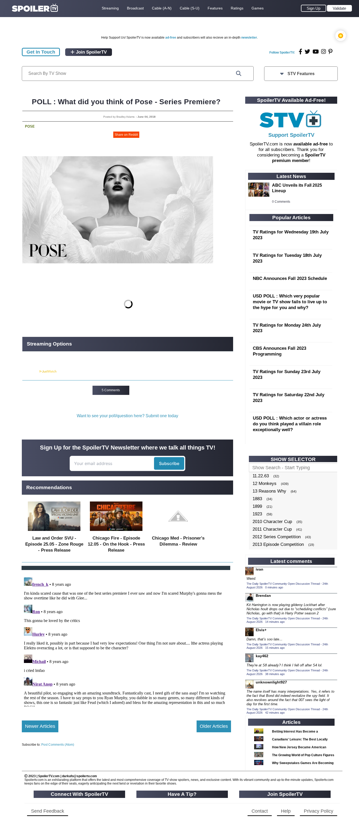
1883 (257, 498)
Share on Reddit (126, 135)
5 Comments (111, 390)
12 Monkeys (264, 483)
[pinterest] (330, 52)
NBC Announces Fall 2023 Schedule (290, 278)
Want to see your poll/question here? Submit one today (127, 416)
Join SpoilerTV (91, 52)
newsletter (249, 37)
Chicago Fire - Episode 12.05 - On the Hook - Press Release (116, 544)
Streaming (110, 8)
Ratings (237, 8)
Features (215, 8)
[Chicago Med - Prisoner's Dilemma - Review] (178, 532)
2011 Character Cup (272, 529)
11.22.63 (261, 475)
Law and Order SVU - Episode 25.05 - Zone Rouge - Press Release (54, 544)
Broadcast (135, 8)
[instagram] (323, 52)
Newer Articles (40, 726)
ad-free (170, 37)
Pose (30, 126)
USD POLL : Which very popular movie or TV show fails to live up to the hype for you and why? (290, 302)
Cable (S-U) (189, 8)
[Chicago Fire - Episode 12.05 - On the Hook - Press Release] (116, 532)
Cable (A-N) (162, 8)
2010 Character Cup (272, 521)
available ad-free (310, 144)
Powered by (30, 371)
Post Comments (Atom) (57, 744)
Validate (339, 8)
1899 (257, 506)
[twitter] (307, 52)
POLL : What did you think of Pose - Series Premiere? (126, 102)
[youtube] (316, 52)
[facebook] (300, 52)
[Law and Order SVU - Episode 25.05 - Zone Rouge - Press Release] (54, 532)
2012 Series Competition (277, 536)
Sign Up (313, 8)
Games (258, 8)
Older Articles (214, 726)
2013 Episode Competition (278, 544)
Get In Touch (41, 52)
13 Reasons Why (269, 491)
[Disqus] (126, 641)
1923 (257, 513)
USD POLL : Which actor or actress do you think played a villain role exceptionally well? (290, 424)
